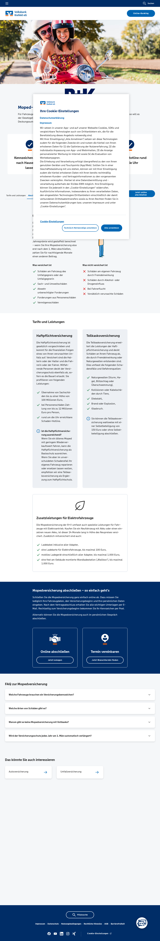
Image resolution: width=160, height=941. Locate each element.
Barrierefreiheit (118, 924)
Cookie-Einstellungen (52, 221)
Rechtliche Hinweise (93, 924)
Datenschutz (53, 924)
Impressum (40, 924)
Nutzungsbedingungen (71, 924)
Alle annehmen (111, 228)
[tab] (16, 195)
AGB (106, 924)
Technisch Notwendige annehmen (80, 228)
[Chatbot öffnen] (142, 923)
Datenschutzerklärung (52, 117)
